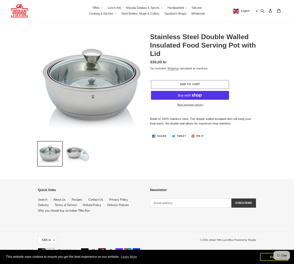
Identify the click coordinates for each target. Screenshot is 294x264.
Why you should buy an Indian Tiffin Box (64, 210)
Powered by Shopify (245, 240)
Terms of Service (66, 205)
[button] (245, 11)
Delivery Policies (118, 205)
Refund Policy (92, 205)
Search (42, 199)
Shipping (172, 68)
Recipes (77, 199)
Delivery (43, 205)
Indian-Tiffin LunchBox (221, 240)
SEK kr (46, 240)
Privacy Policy (118, 199)
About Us (59, 199)
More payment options (190, 104)
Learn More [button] (129, 256)
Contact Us (95, 199)
